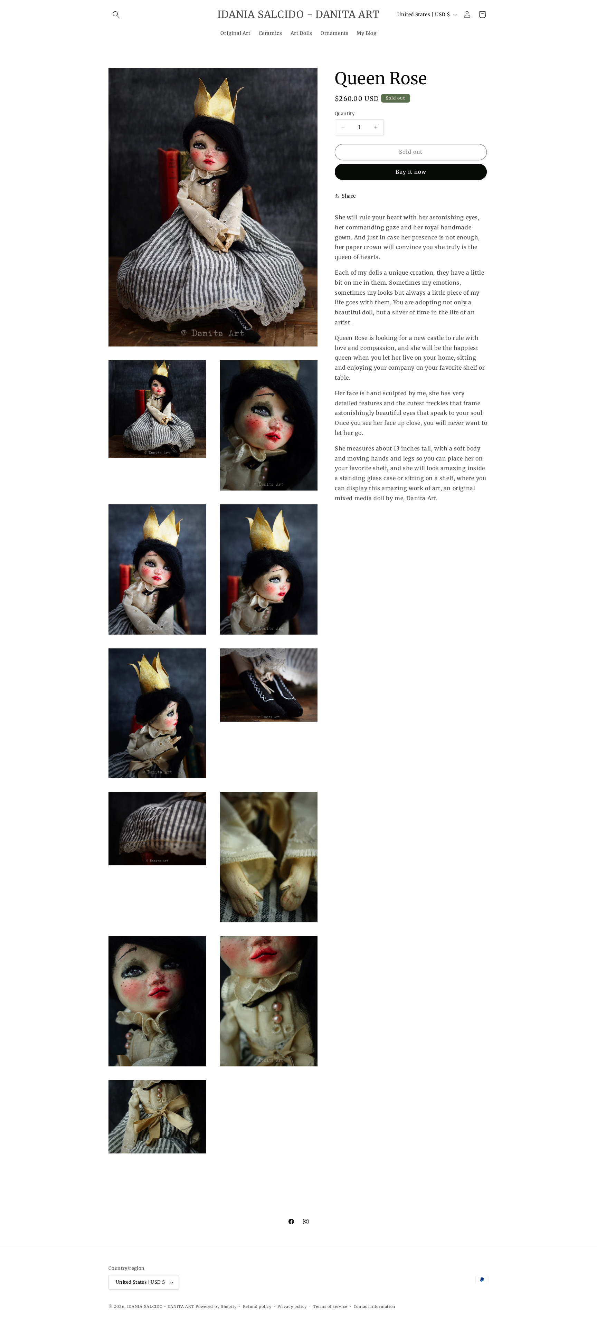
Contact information (374, 1306)
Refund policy (257, 1306)
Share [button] (349, 196)
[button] (116, 14)
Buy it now (411, 171)
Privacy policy (292, 1306)
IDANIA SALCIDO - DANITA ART (161, 1306)
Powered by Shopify (216, 1306)
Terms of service (330, 1306)
